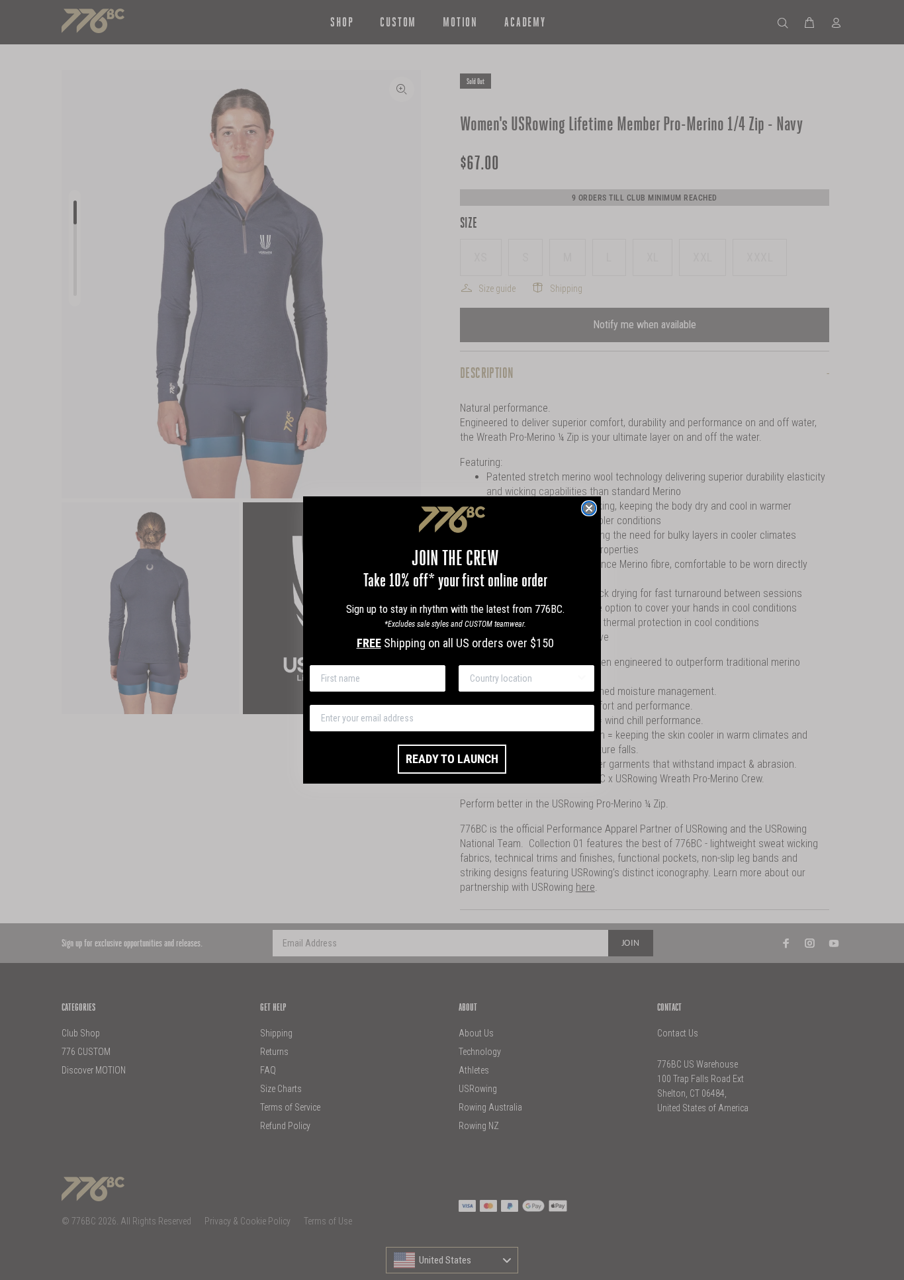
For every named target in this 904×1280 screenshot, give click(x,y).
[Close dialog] (589, 508)
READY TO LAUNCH (452, 759)
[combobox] (522, 678)
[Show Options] (581, 678)
